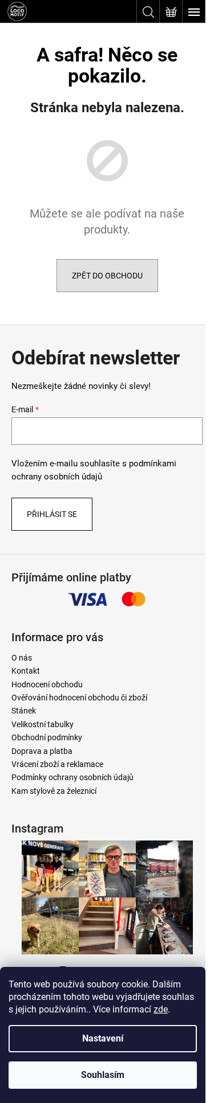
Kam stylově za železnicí (53, 791)
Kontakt (25, 670)
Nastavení (102, 1038)
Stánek (23, 710)
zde (161, 1009)
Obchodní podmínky (46, 737)
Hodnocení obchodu (47, 684)
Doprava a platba (41, 751)
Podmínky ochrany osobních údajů (72, 777)
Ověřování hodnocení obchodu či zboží (79, 697)
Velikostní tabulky (42, 724)
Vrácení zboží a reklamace (57, 764)
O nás (21, 657)
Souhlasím (102, 1074)
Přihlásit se (52, 514)
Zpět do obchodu (107, 275)
